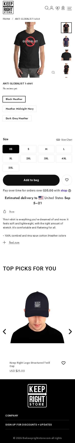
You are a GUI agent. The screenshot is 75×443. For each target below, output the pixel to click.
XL (10, 158)
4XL (64, 158)
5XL (10, 167)
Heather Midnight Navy (20, 109)
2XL (28, 158)
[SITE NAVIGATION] (69, 8)
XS (10, 149)
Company (11, 415)
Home (6, 18)
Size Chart (66, 139)
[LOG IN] (51, 8)
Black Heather (14, 99)
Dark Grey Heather (17, 118)
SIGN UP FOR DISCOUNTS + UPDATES (28, 424)
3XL (46, 158)
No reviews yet (10, 88)
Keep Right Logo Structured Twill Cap (30, 364)
